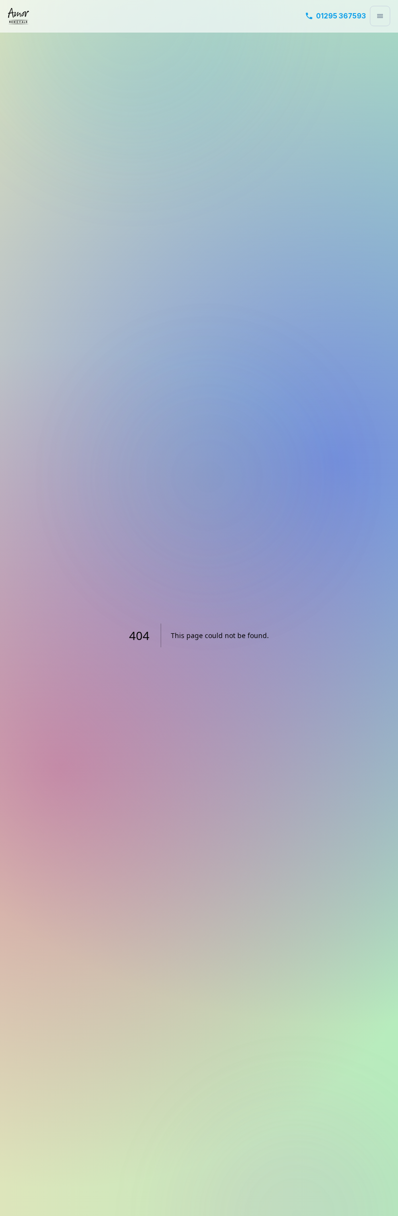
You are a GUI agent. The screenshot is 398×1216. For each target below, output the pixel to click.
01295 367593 (341, 16)
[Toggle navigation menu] (380, 16)
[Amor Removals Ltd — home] (18, 16)
